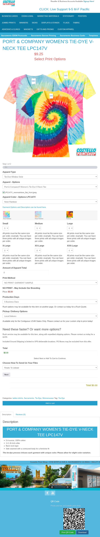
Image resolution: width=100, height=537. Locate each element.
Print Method (9, 278)
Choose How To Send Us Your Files (20, 363)
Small (5, 223)
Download (82, 532)
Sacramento (29, 398)
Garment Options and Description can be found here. (24, 207)
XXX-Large (72, 246)
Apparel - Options (11, 182)
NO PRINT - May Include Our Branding (21, 288)
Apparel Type (9, 172)
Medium (39, 223)
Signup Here (88, 1)
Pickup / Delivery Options (15, 311)
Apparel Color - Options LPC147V (19, 197)
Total (5, 348)
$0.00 (10, 292)
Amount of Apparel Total (15, 268)
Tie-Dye (38, 398)
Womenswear (48, 398)
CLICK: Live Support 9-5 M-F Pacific (64, 9)
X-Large (6, 246)
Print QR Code (68, 532)
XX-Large (39, 246)
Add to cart (50, 403)
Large (70, 223)
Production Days (11, 297)
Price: (5, 292)
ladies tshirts (18, 398)
